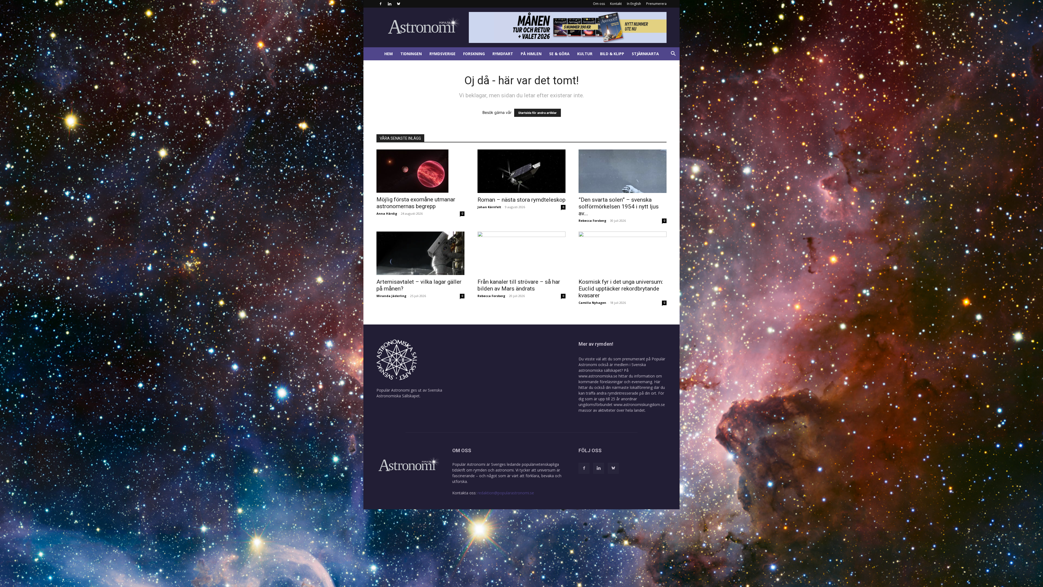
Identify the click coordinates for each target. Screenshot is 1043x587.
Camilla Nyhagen (592, 303)
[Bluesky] (398, 4)
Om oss (599, 3)
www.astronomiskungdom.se (639, 404)
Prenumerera (656, 3)
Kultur (584, 53)
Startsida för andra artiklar (537, 113)
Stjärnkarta (645, 53)
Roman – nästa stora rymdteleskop (521, 199)
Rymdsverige (442, 53)
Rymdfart (502, 53)
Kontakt (616, 3)
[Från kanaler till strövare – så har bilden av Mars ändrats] (521, 253)
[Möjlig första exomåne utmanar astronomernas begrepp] (420, 171)
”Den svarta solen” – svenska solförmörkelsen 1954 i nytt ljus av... (619, 206)
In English (634, 3)
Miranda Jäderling (391, 296)
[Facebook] (380, 4)
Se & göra (559, 53)
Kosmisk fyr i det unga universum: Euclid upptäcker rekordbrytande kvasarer (621, 289)
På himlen (531, 53)
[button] (673, 54)
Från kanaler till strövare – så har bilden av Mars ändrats (518, 285)
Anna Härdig (386, 213)
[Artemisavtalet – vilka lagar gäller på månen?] (420, 253)
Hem (388, 53)
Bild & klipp (612, 53)
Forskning (474, 53)
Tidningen (411, 53)
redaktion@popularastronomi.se (505, 492)
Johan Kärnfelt (489, 207)
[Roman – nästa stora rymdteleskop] (521, 171)
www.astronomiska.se (598, 376)
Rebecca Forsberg (592, 220)
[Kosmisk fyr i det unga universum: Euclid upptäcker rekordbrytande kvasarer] (623, 253)
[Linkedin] (389, 4)
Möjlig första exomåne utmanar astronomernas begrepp (415, 203)
